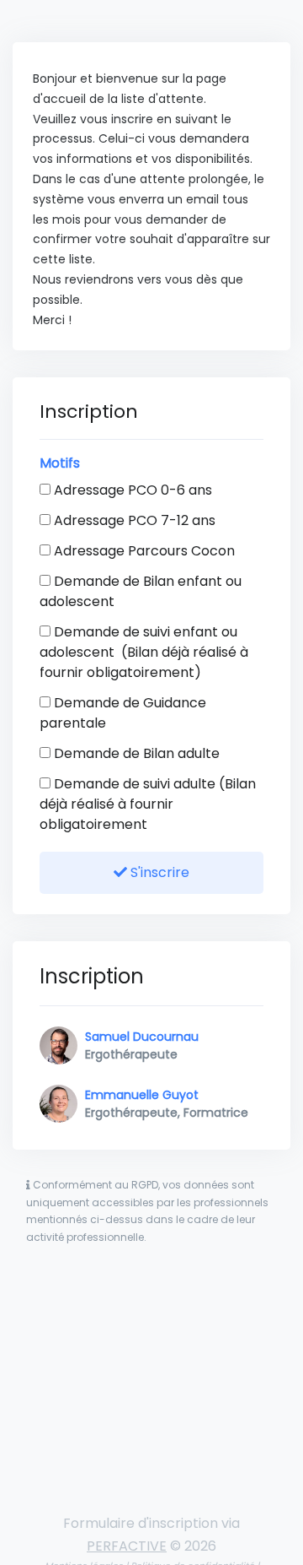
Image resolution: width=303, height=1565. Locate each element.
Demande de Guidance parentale (123, 713)
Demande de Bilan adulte (135, 753)
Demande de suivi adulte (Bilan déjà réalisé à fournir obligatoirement (148, 804)
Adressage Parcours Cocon (142, 550)
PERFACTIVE (127, 1546)
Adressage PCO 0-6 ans (131, 490)
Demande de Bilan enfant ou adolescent (141, 591)
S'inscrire (158, 872)
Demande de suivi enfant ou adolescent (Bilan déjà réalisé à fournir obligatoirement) (144, 652)
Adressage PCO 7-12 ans (132, 520)
